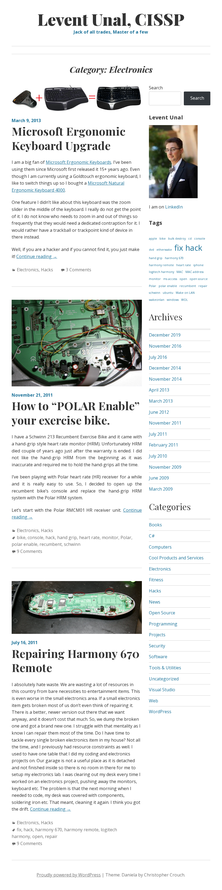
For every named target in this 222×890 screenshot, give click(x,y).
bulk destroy (177, 238)
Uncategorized (164, 679)
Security (157, 646)
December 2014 (165, 368)
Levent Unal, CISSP (110, 19)
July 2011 (158, 434)
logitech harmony (161, 272)
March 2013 (161, 401)
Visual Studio (162, 690)
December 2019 (165, 335)
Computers (160, 547)
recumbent (51, 544)
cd (190, 238)
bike (21, 537)
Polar (125, 537)
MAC (180, 272)
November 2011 (165, 423)
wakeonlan (156, 300)
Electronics (28, 270)
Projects (157, 635)
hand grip (67, 537)
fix (19, 830)
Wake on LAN (185, 293)
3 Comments (78, 270)
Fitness (156, 580)
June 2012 (159, 412)
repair (51, 836)
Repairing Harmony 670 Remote (75, 660)
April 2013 (159, 390)
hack (50, 537)
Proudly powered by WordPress (69, 875)
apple (153, 238)
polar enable (24, 544)
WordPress (160, 712)
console (35, 537)
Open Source (162, 613)
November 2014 (165, 379)
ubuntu (168, 293)
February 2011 (163, 445)
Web (153, 701)
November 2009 (165, 467)
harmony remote (81, 830)
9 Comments (29, 551)
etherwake (164, 250)
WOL (184, 300)
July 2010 (158, 456)
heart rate (89, 537)
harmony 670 (48, 830)
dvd (151, 250)
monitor (110, 537)
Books (155, 525)
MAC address (194, 272)
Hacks (47, 270)
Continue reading (36, 256)
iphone (198, 265)
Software (158, 657)
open (37, 836)
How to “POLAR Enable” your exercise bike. (75, 413)
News (154, 602)
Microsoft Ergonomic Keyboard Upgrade (68, 138)
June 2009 (159, 478)
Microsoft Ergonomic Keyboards (78, 162)
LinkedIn (174, 207)
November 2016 (165, 346)
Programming (163, 624)
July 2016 (158, 357)
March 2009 (161, 489)
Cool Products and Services (176, 558)
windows (173, 300)
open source (199, 279)
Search (156, 88)
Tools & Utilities (165, 668)
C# (152, 536)
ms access (170, 279)
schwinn (72, 544)
